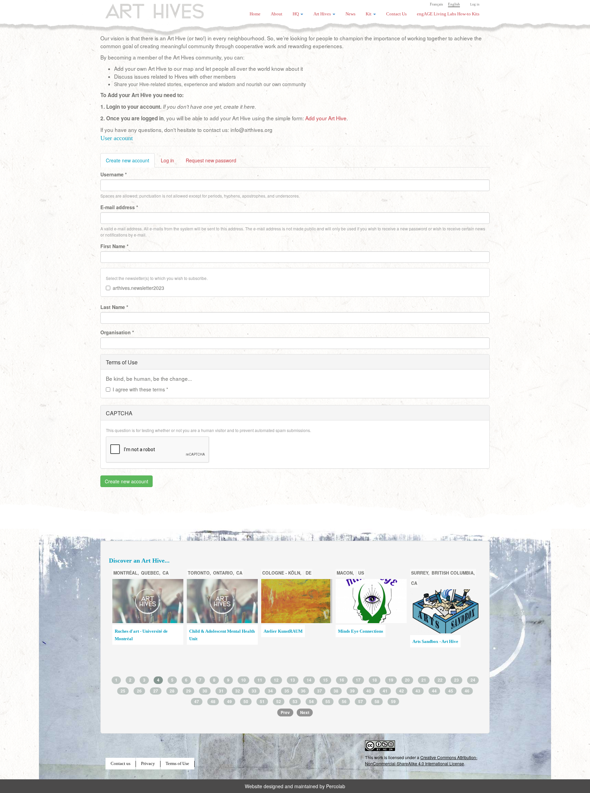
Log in (474, 4)
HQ (296, 14)
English (454, 4)
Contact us (120, 763)
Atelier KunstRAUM (283, 631)
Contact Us (396, 14)
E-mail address (119, 207)
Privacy (148, 763)
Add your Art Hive (326, 118)
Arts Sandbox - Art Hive (435, 641)
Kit (369, 14)
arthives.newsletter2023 (138, 287)
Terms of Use (177, 763)
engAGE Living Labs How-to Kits (448, 14)
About (276, 14)
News (350, 14)
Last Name (114, 307)
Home (255, 14)
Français (436, 4)
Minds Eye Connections (360, 631)
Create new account (130, 162)
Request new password (211, 160)
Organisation (117, 332)
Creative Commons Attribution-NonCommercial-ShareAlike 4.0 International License (421, 760)
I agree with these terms (140, 389)
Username (113, 174)
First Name (114, 246)
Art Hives (146, 8)
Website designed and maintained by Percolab (295, 786)
